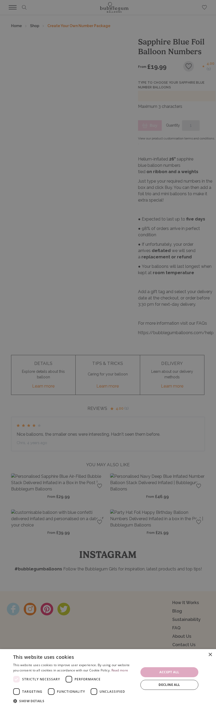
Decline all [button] (169, 684)
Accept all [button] (169, 672)
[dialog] (108, 678)
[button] (74, 701)
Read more (119, 670)
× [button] (210, 655)
